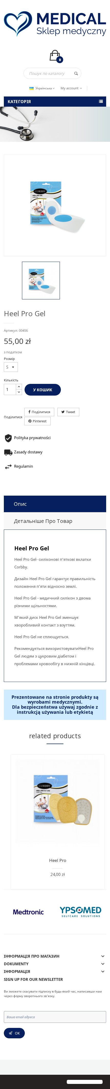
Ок (17, 1033)
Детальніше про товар (43, 521)
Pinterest (40, 421)
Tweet (70, 412)
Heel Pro (57, 860)
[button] (8, 1082)
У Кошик (42, 389)
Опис (20, 503)
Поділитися (41, 412)
